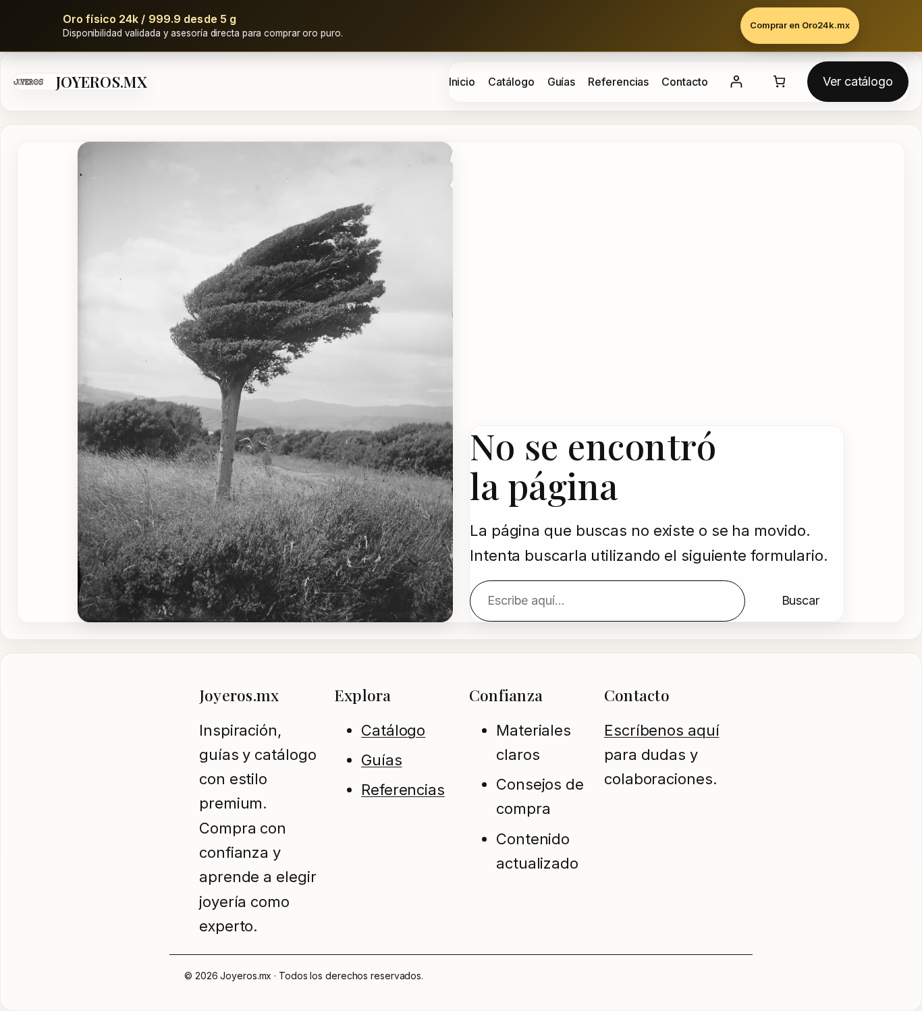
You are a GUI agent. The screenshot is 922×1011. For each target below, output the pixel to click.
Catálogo (393, 730)
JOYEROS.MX (101, 82)
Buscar (800, 600)
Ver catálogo (858, 81)
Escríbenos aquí (662, 730)
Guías (381, 760)
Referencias (403, 789)
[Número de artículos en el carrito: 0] (779, 81)
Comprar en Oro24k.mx (800, 25)
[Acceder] (736, 81)
